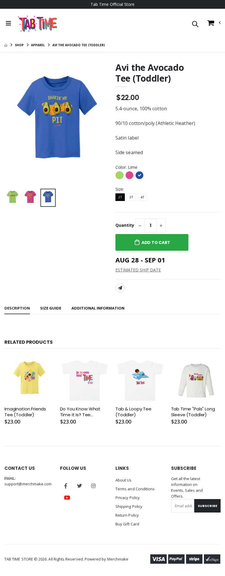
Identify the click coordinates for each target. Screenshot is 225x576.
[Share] (120, 288)
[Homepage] (5, 45)
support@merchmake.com (28, 483)
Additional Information (98, 308)
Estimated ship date (138, 270)
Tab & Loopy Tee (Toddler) (133, 412)
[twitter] (80, 486)
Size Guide (50, 308)
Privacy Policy (127, 497)
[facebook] (66, 486)
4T (142, 197)
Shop (19, 45)
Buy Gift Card (127, 524)
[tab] (17, 308)
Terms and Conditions (135, 488)
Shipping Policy (128, 506)
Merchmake (118, 559)
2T (120, 197)
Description (17, 308)
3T (131, 197)
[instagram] (93, 486)
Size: (119, 189)
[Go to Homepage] (37, 23)
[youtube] (67, 497)
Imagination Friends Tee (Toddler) (25, 412)
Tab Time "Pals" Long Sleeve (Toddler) (193, 412)
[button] (195, 24)
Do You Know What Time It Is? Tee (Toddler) (80, 412)
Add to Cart (156, 242)
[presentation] (13, 124)
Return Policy (127, 515)
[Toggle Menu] (8, 23)
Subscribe (207, 505)
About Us (123, 480)
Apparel (38, 45)
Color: (126, 167)
